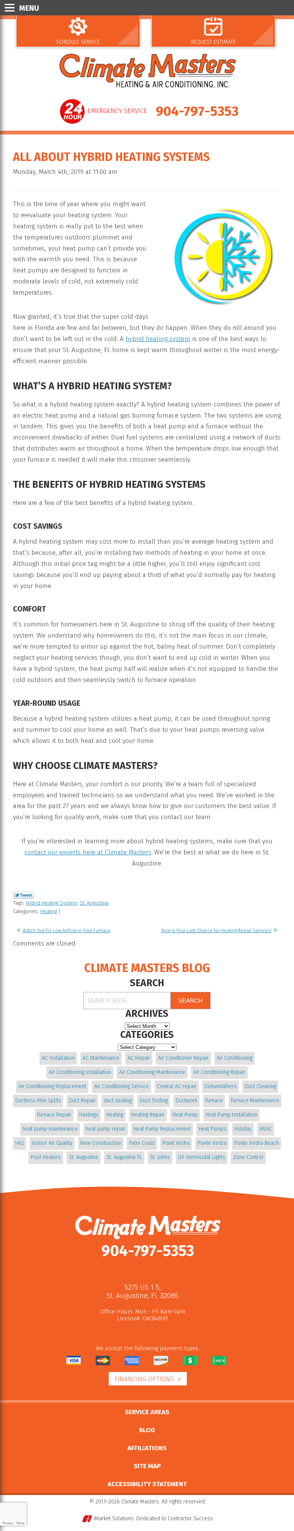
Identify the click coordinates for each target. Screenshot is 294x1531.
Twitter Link (23, 895)
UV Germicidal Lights (201, 1157)
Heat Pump (185, 1114)
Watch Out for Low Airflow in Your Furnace (66, 930)
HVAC (266, 1129)
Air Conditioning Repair (219, 1072)
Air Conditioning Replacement (52, 1086)
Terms (20, 1523)
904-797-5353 (197, 111)
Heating (48, 911)
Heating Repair (148, 1114)
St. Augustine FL (124, 1157)
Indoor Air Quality (52, 1143)
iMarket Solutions (114, 1518)
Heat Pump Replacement (162, 1129)
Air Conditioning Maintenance (152, 1072)
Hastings (88, 1114)
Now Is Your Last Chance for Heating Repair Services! (216, 930)
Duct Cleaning (260, 1086)
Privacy (8, 1523)
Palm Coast (142, 1143)
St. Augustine (94, 903)
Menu (29, 8)
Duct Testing (154, 1100)
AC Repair (138, 1058)
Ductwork (186, 1100)
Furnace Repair (54, 1114)
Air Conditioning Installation (80, 1072)
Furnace (214, 1100)
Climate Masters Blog (147, 968)
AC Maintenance (101, 1058)
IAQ (19, 1143)
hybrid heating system (158, 339)
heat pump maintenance (50, 1129)
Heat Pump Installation (231, 1114)
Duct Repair (82, 1100)
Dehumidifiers (220, 1086)
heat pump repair (106, 1129)
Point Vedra (176, 1143)
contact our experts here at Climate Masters (87, 852)
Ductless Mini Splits (38, 1100)
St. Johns (160, 1157)
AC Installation (58, 1058)
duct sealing (118, 1100)
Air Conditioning (234, 1058)
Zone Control (248, 1157)
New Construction (100, 1143)
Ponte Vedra (212, 1143)
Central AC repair (176, 1086)
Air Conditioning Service (121, 1086)
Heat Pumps (212, 1129)
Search (190, 1000)
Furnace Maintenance (255, 1100)
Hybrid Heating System (51, 903)
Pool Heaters (46, 1157)
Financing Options (144, 1379)
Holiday (243, 1129)
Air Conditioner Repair (183, 1058)
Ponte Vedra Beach (256, 1143)
